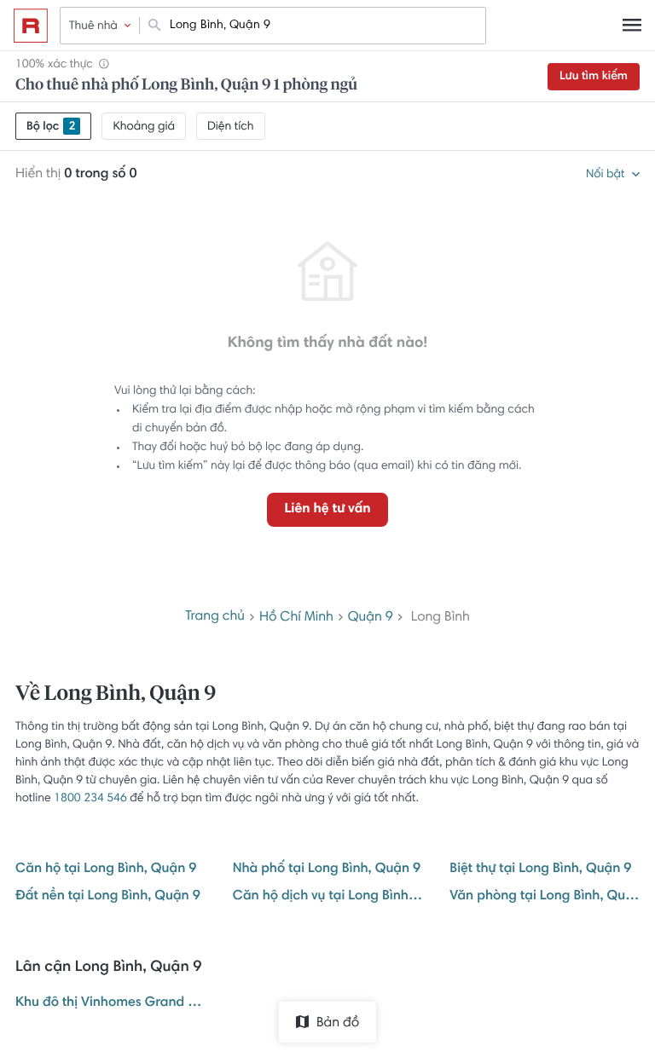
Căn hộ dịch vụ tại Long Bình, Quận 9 (328, 897)
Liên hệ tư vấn (327, 510)
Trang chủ (215, 617)
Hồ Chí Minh (296, 618)
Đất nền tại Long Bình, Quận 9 (107, 897)
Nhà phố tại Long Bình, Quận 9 (327, 869)
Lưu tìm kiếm (593, 77)
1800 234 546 (90, 799)
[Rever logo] (31, 26)
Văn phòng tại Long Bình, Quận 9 (544, 897)
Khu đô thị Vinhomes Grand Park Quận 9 (110, 1003)
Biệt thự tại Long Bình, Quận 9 (540, 869)
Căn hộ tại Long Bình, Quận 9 (105, 869)
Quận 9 (370, 618)
